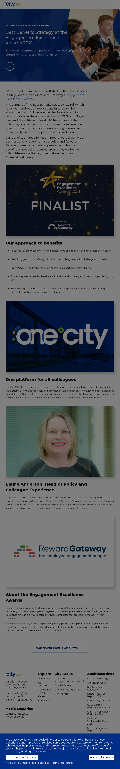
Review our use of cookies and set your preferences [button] (40, 762)
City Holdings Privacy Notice (33, 751)
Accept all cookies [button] (101, 757)
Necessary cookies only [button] (22, 757)
